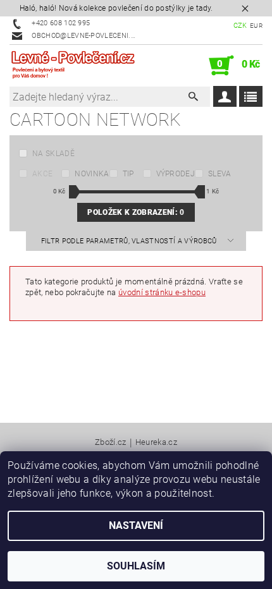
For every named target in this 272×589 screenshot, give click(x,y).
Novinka (92, 173)
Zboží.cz (111, 442)
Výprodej (175, 173)
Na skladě (53, 153)
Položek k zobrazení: (135, 212)
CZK (240, 25)
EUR (256, 25)
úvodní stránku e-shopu (162, 292)
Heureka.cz (156, 442)
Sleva (220, 173)
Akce (42, 173)
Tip (128, 173)
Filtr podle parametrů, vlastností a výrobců (130, 241)
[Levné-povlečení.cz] (72, 65)
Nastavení (136, 525)
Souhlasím (136, 566)
